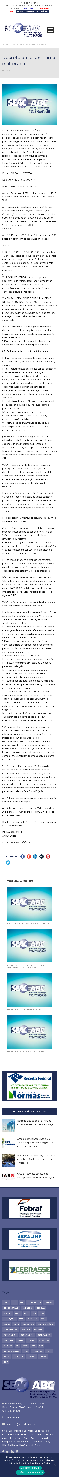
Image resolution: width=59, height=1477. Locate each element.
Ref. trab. (9, 1340)
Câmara (48, 1302)
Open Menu (50, 30)
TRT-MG (31, 1357)
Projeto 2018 (11, 1329)
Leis (13, 44)
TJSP (25, 1351)
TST (6, 1362)
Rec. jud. (26, 1329)
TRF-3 (6, 1357)
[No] (55, 1465)
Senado (31, 1340)
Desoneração (11, 1308)
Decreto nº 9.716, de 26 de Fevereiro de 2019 (25, 1051)
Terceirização (11, 1351)
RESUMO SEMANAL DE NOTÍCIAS (32, 11)
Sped (25, 1346)
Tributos (18, 1357)
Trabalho (37, 1351)
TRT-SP (42, 1357)
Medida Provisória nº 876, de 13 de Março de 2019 (28, 923)
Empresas (27, 1308)
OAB (43, 1319)
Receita (38, 1329)
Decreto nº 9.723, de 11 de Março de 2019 (24, 1009)
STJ (41, 1346)
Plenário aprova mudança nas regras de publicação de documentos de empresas (36, 1159)
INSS (26, 1313)
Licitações (9, 1319)
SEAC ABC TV (30, 9)
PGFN (16, 1324)
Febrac (7, 1313)
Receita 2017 (27, 1335)
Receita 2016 (10, 1335)
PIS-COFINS (28, 1324)
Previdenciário (46, 1324)
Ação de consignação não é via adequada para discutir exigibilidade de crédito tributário (35, 1143)
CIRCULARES (19, 6)
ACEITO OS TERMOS (30, 1468)
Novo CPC (32, 1319)
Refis (20, 1340)
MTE (21, 1319)
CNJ (22, 1302)
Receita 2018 (44, 1335)
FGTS (17, 1313)
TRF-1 (49, 1351)
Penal (7, 1324)
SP (17, 1346)
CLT (14, 1302)
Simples (8, 1346)
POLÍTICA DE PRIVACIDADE (30, 1472)
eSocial (41, 1308)
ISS (34, 1313)
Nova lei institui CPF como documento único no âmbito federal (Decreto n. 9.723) (28, 966)
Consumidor (34, 1302)
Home (5, 44)
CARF (6, 1302)
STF (33, 1346)
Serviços (44, 1340)
